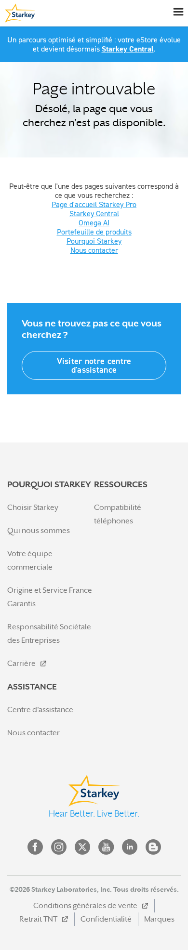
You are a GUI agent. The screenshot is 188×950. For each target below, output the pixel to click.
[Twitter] (82, 847)
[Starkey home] (19, 13)
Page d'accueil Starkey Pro (94, 204)
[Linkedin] (129, 847)
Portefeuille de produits (94, 231)
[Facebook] (35, 847)
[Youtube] (106, 847)
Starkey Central (128, 49)
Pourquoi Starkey (94, 241)
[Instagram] (59, 847)
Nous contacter (94, 250)
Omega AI (94, 222)
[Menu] (178, 11)
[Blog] (153, 847)
